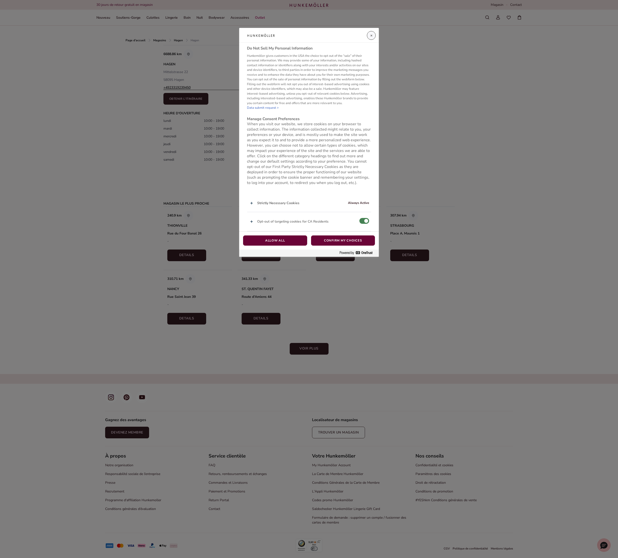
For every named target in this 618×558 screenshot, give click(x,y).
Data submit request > (263, 108)
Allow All (275, 240)
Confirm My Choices (343, 240)
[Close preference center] (371, 35)
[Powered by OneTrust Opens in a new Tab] (357, 253)
